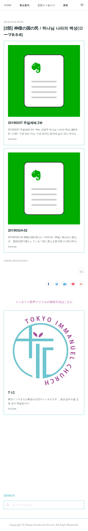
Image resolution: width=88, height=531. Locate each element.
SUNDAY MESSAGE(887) (16, 260)
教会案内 (24, 5)
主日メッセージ (46, 5)
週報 (65, 5)
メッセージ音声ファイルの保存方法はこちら (44, 302)
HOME (7, 5)
